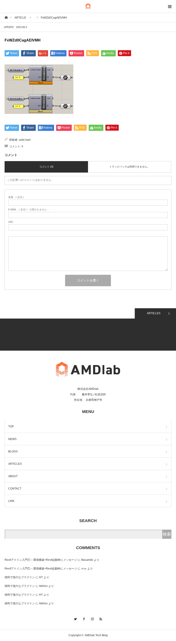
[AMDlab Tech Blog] (88, 6)
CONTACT (14, 488)
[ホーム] (6, 17)
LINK (11, 501)
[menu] (169, 6)
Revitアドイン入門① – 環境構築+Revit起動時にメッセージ (41, 559)
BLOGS (13, 451)
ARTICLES (153, 313)
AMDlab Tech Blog (96, 635)
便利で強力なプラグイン (20, 577)
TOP (11, 426)
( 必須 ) (16, 197)
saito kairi (25, 139)
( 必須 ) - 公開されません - (28, 209)
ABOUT (13, 476)
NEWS (12, 439)
